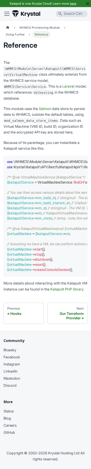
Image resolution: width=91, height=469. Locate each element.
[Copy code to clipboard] (82, 161)
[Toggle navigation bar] (7, 13)
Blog (7, 418)
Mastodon (12, 378)
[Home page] (8, 27)
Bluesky (10, 350)
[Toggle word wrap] (74, 161)
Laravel (68, 86)
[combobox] (71, 14)
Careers (10, 425)
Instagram (12, 364)
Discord (10, 385)
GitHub (9, 432)
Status (9, 411)
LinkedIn (10, 371)
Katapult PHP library (66, 289)
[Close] (87, 3)
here (73, 3)
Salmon (45, 108)
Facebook (12, 357)
